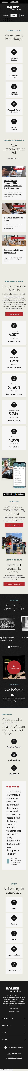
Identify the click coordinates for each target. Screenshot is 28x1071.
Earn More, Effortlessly (14, 368)
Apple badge (8, 494)
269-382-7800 (14, 1)
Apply (5, 15)
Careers (14, 924)
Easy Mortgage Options (14, 394)
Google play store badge (19, 494)
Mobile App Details (14, 525)
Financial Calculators (14, 93)
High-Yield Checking (14, 341)
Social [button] (5, 1039)
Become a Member (14, 128)
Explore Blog (12, 158)
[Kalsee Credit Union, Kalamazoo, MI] (14, 8)
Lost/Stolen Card (14, 970)
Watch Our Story (15, 668)
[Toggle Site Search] (25, 1)
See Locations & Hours (14, 584)
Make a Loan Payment (14, 59)
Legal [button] (4, 1032)
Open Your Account (14, 747)
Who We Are (14, 773)
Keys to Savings (14, 447)
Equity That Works (14, 420)
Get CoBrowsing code (6, 1070)
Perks (14, 939)
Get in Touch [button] (7, 1019)
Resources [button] (7, 1025)
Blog (14, 908)
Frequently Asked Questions (14, 111)
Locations (5, 1)
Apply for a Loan (14, 314)
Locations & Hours (14, 76)
